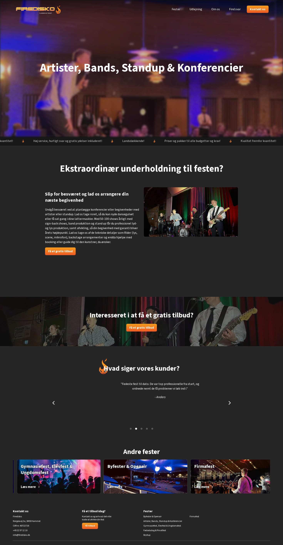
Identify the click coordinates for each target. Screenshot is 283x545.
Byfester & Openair (152, 516)
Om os (215, 9)
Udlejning (195, 9)
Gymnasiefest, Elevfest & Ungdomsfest (162, 525)
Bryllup (146, 535)
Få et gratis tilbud (60, 251)
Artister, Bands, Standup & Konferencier (162, 521)
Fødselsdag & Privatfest (154, 530)
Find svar (235, 9)
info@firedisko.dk (21, 535)
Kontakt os (257, 9)
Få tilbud (90, 525)
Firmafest (194, 516)
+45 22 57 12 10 (20, 530)
